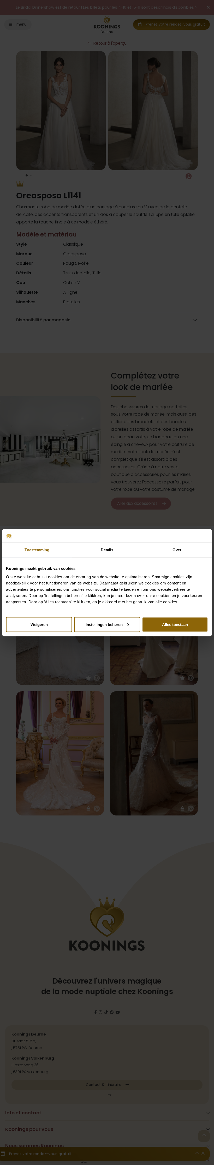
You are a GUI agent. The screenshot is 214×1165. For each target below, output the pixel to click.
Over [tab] (177, 550)
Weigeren (39, 624)
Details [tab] (107, 550)
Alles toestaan (175, 624)
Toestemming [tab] (37, 550)
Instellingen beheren (104, 624)
